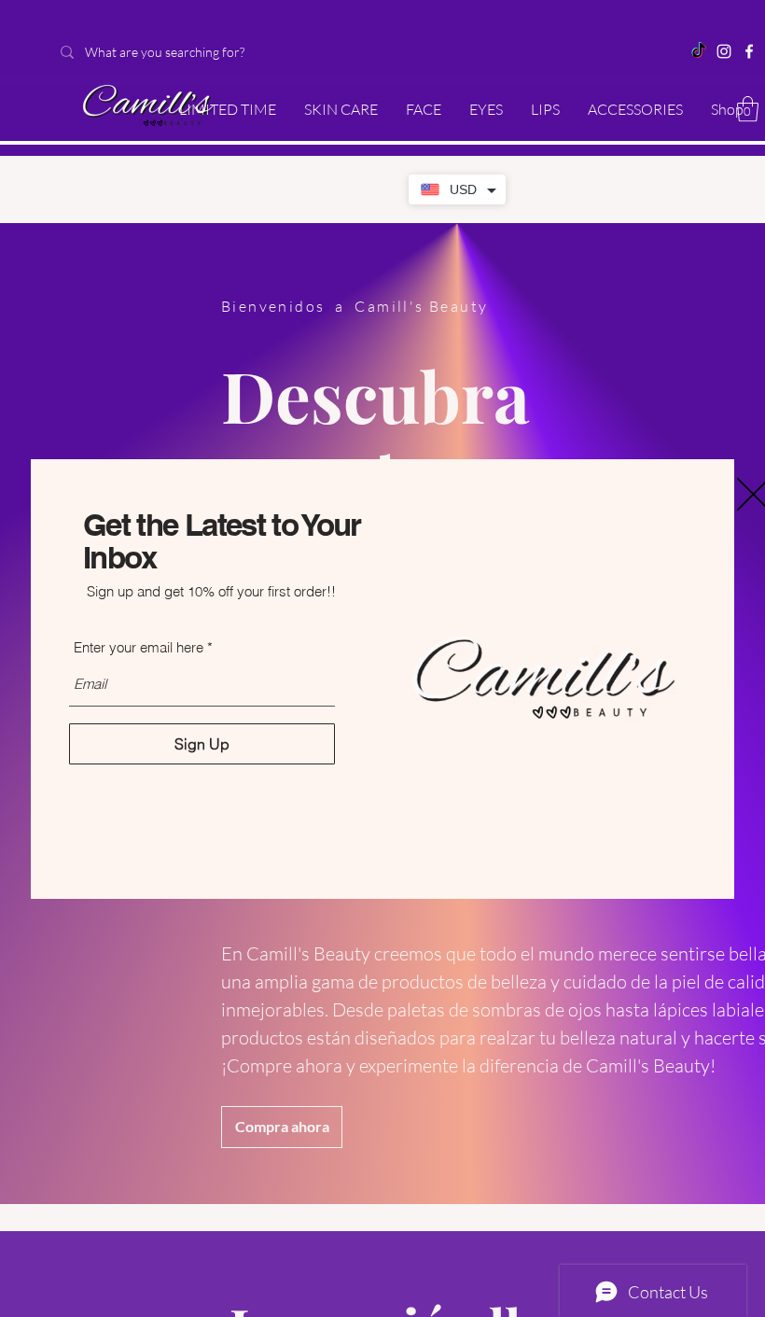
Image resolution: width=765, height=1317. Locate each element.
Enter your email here (138, 647)
